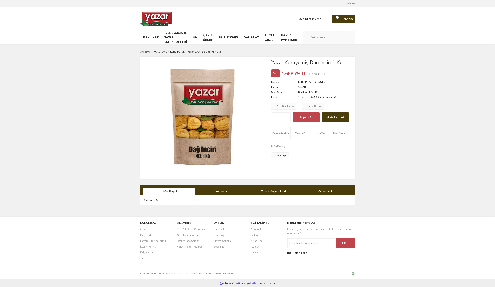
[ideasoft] (227, 283)
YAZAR (302, 87)
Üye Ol (303, 19)
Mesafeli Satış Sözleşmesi (191, 229)
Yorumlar (221, 191)
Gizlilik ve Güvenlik (187, 235)
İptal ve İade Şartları (188, 241)
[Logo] (156, 18)
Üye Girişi (219, 235)
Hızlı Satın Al (335, 117)
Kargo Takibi (147, 235)
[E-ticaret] (247, 283)
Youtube (254, 247)
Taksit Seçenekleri (273, 191)
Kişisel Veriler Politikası (190, 247)
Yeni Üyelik (220, 229)
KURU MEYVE (305, 81)
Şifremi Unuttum (223, 241)
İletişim (144, 229)
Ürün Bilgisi (169, 191)
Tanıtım (144, 258)
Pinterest (255, 252)
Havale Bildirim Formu (153, 241)
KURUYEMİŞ (320, 81)
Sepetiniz (219, 247)
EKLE (345, 243)
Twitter (254, 235)
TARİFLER (350, 3)
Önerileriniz (325, 191)
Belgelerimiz (147, 252)
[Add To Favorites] (281, 133)
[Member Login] (294, 19)
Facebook (255, 229)
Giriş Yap (315, 19)
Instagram (256, 241)
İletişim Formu (148, 247)
